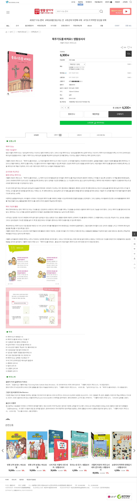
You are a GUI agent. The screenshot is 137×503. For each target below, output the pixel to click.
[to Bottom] (134, 268)
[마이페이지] (134, 258)
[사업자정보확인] (26, 487)
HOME (7, 479)
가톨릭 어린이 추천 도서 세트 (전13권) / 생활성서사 (100, 467)
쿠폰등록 (117, 2)
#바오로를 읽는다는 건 (54, 20)
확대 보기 (8, 94)
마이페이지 (89, 2)
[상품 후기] (134, 243)
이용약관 (21, 479)
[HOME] (134, 239)
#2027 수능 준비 (37, 20)
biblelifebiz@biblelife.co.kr (82, 487)
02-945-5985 (81, 485)
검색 (131, 2)
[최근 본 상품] (134, 253)
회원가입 (80, 2)
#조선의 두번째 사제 (73, 20)
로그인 (73, 2)
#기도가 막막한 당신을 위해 (95, 20)
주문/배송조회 (98, 2)
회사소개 (14, 479)
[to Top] (134, 264)
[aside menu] (7, 12)
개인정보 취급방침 (31, 479)
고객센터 (125, 2)
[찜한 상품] (134, 248)
